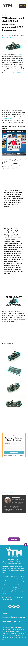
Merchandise (7, 490)
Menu (21, 5)
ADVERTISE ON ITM (18, 617)
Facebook (14, 606)
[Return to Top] (25, 544)
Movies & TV (19, 14)
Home (3, 14)
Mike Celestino (7, 37)
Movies (4, 15)
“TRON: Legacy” (7, 118)
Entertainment (10, 14)
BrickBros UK (15, 166)
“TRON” (18, 73)
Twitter (18, 606)
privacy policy (6, 629)
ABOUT (4, 613)
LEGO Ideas (19, 54)
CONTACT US (6, 617)
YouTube (10, 606)
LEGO (17, 61)
